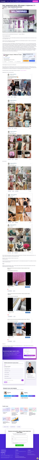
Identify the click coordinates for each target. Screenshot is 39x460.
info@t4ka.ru (3, 452)
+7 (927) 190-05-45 (24, 397)
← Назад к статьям (5, 426)
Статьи (13, 1)
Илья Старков (5, 8)
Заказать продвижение (19, 445)
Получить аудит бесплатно (29, 355)
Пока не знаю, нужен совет (8, 378)
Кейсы (11, 1)
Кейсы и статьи (6, 3)
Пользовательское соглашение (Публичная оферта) (20, 457)
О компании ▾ (17, 1)
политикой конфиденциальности (21, 443)
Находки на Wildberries (23, 70)
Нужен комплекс (7, 376)
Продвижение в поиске (7, 370)
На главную (18, 426)
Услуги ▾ (8, 1)
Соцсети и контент (7, 374)
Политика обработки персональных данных (19, 456)
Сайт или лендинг (7, 372)
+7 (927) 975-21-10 (7, 397)
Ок (22, 380)
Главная (3, 3)
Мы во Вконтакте (13, 426)
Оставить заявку (35, 1)
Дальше (6, 382)
